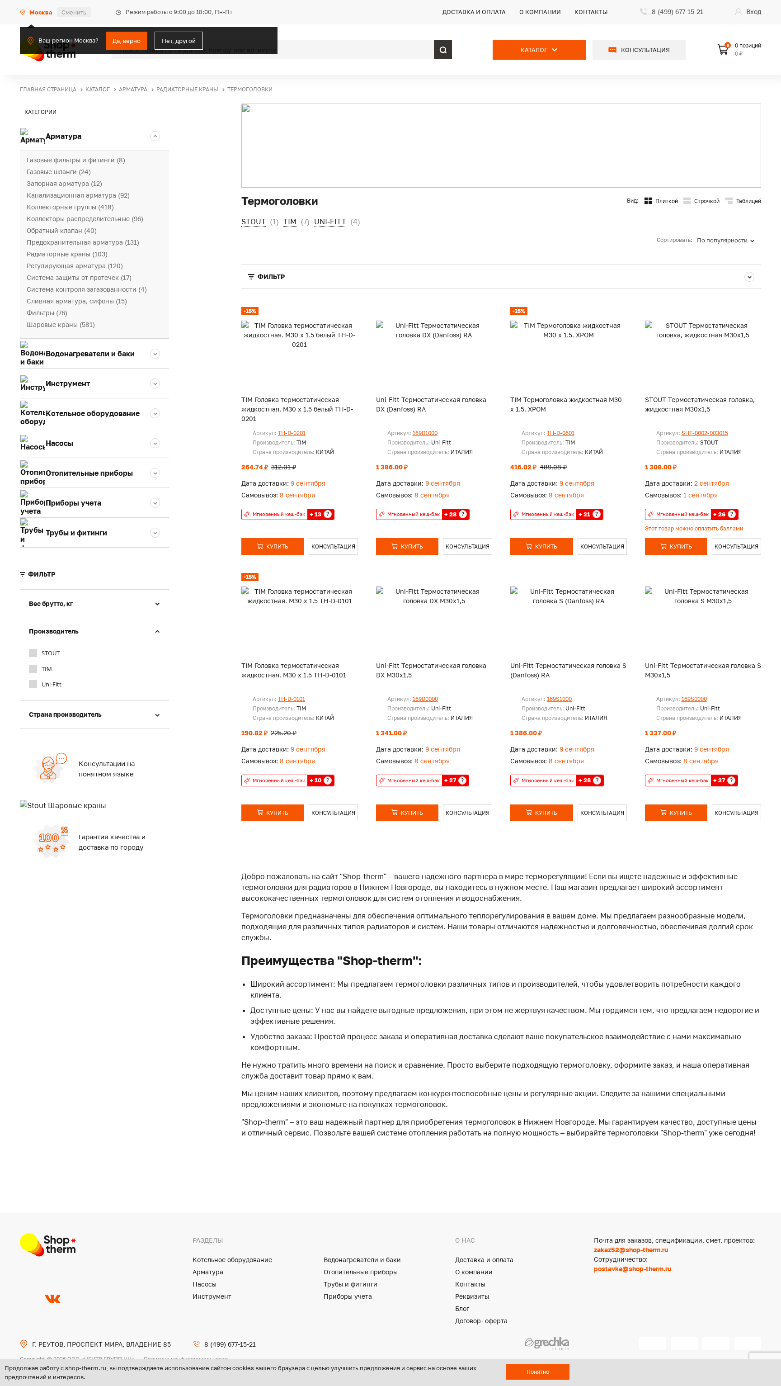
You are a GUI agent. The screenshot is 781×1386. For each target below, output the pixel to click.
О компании (540, 11)
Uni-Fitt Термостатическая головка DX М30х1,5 (431, 670)
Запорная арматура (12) (64, 183)
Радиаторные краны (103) (67, 254)
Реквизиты (472, 1296)
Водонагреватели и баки (362, 1259)
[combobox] (729, 240)
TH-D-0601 (560, 433)
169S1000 (559, 698)
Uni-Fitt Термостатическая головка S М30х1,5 (703, 670)
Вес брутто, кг (51, 603)
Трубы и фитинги (350, 1284)
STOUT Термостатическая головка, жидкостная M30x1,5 (700, 404)
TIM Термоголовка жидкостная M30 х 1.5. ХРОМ (566, 404)
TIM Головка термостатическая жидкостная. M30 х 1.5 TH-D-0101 (293, 670)
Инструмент (212, 1296)
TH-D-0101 (291, 698)
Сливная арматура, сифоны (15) (77, 301)
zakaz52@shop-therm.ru (631, 1250)
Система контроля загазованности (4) (87, 289)
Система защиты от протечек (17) (79, 277)
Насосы (204, 1284)
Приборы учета (348, 1296)
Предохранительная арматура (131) (83, 242)
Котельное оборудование (232, 1259)
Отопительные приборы (361, 1272)
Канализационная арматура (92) (78, 195)
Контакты (591, 11)
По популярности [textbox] (722, 240)
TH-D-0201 (292, 433)
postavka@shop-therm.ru (632, 1268)
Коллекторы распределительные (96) (85, 218)
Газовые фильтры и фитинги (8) (76, 160)
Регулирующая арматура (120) (75, 266)
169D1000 (425, 433)
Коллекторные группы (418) (70, 207)
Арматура (208, 1272)
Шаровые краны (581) (61, 324)
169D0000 (425, 698)
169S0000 (694, 698)
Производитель (54, 631)
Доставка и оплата (474, 11)
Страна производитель (65, 714)
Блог (462, 1308)
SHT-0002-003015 (705, 433)
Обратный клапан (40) (62, 230)
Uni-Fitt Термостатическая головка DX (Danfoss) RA (431, 404)
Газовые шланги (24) (59, 171)
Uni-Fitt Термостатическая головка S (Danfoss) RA (568, 670)
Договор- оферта (481, 1321)
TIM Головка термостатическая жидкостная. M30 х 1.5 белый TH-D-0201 (297, 409)
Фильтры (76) (47, 313)
